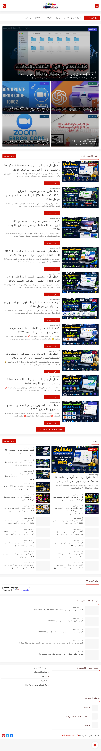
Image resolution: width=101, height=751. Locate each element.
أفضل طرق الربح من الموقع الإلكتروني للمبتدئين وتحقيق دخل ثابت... (19, 476)
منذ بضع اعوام (77, 607)
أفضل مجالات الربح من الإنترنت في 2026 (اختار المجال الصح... (19, 566)
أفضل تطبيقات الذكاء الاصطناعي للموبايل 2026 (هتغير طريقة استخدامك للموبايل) (69, 511)
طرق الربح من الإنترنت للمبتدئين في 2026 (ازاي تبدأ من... (68, 498)
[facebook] (11, 735)
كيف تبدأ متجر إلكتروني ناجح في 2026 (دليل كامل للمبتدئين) (19, 509)
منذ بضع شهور (90, 72)
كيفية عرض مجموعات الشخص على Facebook (65, 621)
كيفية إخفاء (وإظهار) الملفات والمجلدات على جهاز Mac (58, 74)
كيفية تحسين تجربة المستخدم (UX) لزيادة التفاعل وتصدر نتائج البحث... (19, 452)
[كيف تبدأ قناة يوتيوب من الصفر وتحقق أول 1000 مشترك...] (43, 543)
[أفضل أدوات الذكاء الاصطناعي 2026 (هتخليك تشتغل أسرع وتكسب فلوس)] (43, 532)
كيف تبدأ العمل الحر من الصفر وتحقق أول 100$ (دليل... (69, 544)
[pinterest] (3, 735)
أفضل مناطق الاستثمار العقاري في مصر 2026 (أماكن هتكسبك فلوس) (68, 533)
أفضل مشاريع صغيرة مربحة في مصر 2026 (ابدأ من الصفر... (68, 521)
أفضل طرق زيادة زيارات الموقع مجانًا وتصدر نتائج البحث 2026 (32, 381)
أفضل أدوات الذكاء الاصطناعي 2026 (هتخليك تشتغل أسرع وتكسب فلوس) (19, 533)
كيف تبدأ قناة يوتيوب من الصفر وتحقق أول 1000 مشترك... (20, 544)
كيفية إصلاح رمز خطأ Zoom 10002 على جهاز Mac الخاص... (27, 109)
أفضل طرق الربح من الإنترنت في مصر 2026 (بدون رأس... (18, 555)
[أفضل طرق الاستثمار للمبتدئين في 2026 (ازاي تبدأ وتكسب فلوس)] (43, 521)
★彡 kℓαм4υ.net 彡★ (70, 735)
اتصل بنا (44, 681)
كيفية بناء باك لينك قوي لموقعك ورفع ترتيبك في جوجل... (19, 463)
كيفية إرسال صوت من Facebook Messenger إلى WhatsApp (58, 610)
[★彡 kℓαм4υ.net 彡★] (50, 6)
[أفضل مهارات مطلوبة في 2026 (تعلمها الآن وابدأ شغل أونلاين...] (92, 554)
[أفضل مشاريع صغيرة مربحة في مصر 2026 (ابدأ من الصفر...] (92, 521)
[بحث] (4, 6)
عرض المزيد (9, 156)
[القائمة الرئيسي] (97, 6)
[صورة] (92, 610)
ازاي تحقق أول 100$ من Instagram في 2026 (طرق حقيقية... (19, 498)
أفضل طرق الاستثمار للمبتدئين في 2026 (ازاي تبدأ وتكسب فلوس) (19, 521)
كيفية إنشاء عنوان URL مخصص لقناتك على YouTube (56, 20)
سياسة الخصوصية (40, 668)
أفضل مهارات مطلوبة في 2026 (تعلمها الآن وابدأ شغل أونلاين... (68, 555)
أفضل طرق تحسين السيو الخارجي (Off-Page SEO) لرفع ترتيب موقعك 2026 (32, 253)
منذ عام (79, 651)
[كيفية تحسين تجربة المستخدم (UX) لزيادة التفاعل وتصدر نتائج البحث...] (43, 451)
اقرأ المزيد (51, 183)
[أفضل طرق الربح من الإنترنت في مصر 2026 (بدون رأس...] (43, 554)
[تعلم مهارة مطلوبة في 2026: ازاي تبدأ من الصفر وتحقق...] (43, 487)
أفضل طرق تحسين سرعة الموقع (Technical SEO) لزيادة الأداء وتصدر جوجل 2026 (32, 195)
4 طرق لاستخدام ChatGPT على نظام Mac (75, 110)
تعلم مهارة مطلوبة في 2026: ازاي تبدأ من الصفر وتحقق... (19, 487)
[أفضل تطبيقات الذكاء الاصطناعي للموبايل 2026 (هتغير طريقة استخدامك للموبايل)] (92, 509)
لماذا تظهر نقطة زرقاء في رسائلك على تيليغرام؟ (61, 654)
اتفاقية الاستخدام (40, 672)
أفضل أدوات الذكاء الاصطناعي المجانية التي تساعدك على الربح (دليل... (68, 567)
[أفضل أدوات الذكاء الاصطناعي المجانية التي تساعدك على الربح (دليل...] (92, 566)
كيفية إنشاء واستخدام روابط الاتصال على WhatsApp (60, 632)
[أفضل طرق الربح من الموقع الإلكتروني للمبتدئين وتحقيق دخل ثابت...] (43, 474)
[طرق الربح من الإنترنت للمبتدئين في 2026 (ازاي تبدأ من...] (92, 498)
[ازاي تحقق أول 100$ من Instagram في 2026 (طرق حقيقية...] (43, 498)
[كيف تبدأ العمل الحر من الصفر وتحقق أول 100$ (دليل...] (92, 543)
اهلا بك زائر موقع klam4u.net (36, 685)
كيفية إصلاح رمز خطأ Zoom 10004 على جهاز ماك (27, 142)
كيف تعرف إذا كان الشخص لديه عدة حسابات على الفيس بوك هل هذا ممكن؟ (51, 643)
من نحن (44, 676)
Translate (24, 590)
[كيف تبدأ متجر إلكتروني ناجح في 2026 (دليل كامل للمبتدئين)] (43, 509)
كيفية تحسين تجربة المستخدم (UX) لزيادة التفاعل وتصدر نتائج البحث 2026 (34, 225)
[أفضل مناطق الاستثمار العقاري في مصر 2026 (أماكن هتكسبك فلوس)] (92, 532)
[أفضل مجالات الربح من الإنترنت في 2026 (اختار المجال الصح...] (43, 566)
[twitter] (7, 735)
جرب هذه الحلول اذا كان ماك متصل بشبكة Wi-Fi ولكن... (77, 142)
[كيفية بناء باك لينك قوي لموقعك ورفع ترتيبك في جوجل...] (43, 463)
